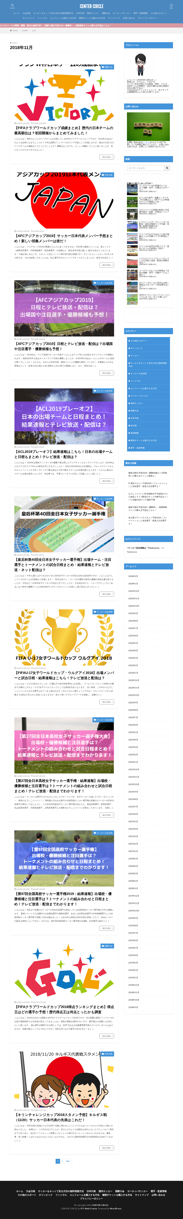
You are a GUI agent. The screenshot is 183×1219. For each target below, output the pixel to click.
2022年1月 (133, 762)
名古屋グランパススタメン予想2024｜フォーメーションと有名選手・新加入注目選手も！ (147, 520)
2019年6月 (133, 940)
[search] (167, 168)
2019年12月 (133, 896)
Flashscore (132, 552)
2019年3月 (133, 962)
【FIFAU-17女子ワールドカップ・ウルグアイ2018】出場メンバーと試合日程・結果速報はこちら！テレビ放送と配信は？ (64, 675)
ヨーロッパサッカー (122, 13)
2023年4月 (133, 650)
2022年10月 (133, 695)
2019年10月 (133, 910)
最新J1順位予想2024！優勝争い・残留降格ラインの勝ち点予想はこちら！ (147, 508)
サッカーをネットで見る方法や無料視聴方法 (53, 13)
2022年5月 (133, 732)
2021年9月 (133, 791)
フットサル (42, 18)
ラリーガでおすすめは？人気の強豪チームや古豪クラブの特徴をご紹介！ (154, 236)
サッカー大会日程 (105, 283)
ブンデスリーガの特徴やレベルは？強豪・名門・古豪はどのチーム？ (154, 187)
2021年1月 (133, 851)
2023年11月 (133, 598)
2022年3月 (133, 747)
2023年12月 (133, 591)
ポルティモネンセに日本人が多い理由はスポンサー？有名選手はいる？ (154, 284)
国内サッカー (93, 13)
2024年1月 (133, 583)
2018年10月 (133, 1000)
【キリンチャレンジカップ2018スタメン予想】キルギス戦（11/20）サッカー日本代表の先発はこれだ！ (60, 1117)
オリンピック (28, 18)
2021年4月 (133, 829)
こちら (146, 142)
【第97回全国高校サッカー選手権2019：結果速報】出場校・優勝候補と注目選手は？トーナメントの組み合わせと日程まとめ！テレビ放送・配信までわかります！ (63, 899)
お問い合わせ (129, 18)
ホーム (17, 13)
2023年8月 (133, 621)
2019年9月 (133, 918)
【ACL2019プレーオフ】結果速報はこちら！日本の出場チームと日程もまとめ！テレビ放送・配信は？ (63, 454)
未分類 (134, 425)
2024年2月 (133, 576)
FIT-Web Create (89, 1208)
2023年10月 (133, 606)
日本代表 (80, 13)
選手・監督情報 (141, 13)
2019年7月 (133, 933)
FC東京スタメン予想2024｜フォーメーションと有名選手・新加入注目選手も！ (147, 484)
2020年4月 (133, 866)
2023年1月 (133, 673)
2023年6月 (133, 635)
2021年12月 (133, 769)
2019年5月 (133, 948)
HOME (15, 30)
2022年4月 (133, 739)
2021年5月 (133, 821)
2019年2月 (133, 970)
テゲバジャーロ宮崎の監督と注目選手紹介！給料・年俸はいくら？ (154, 211)
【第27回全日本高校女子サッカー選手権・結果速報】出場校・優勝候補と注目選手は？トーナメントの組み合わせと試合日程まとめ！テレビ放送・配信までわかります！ (63, 786)
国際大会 (106, 13)
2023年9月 (133, 613)
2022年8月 (133, 710)
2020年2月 (133, 881)
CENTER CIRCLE (91, 6)
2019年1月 (133, 977)
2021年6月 (133, 814)
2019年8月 (133, 925)
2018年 (25, 30)
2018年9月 (133, 1007)
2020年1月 (133, 888)
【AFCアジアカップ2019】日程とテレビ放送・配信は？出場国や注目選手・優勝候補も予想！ (63, 346)
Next (68, 1161)
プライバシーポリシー (148, 18)
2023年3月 (133, 658)
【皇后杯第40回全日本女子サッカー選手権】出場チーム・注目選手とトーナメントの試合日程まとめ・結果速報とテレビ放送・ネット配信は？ (62, 565)
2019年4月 (133, 955)
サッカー (135, 355)
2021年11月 (133, 777)
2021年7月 (133, 806)
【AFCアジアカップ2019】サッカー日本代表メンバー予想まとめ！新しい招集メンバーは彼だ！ (63, 238)
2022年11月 (133, 687)
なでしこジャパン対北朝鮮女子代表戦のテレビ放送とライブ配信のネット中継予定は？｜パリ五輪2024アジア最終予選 (148, 496)
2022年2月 (133, 754)
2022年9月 (133, 702)
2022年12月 (133, 680)
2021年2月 (133, 843)
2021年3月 (133, 836)
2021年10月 (133, 784)
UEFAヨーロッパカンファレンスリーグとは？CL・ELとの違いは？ (154, 296)
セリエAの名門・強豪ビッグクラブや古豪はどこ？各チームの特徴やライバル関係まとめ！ (154, 199)
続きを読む (107, 157)
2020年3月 (133, 873)
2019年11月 (133, 903)
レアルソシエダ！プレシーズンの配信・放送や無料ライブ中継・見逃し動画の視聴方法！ (154, 224)
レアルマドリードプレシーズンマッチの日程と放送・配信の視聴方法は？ (154, 260)
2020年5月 (133, 858)
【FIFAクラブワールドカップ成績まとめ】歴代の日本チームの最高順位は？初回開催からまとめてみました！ (63, 130)
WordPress (116, 1208)
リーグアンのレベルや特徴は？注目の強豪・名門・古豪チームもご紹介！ (154, 272)
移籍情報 (135, 433)
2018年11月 (133, 992)
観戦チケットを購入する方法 (92, 18)
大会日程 (26, 13)
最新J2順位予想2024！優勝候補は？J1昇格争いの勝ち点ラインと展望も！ (147, 474)
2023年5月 (133, 643)
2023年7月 (133, 628)
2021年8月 (133, 799)
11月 (34, 30)
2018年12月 (133, 985)
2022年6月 (133, 725)
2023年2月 (133, 665)
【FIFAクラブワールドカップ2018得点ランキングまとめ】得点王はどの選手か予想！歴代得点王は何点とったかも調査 (64, 1009)
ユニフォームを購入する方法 (63, 18)
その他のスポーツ (159, 13)
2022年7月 (133, 717)
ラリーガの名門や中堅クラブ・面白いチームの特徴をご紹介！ (154, 247)
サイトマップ (114, 18)
